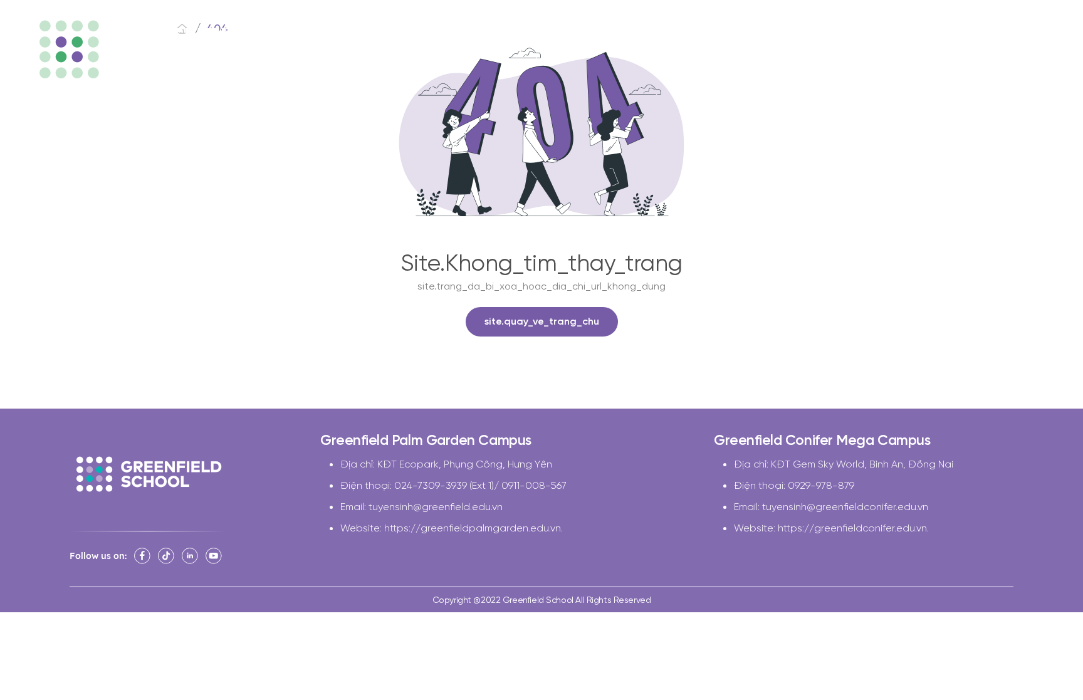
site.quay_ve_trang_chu (541, 321)
